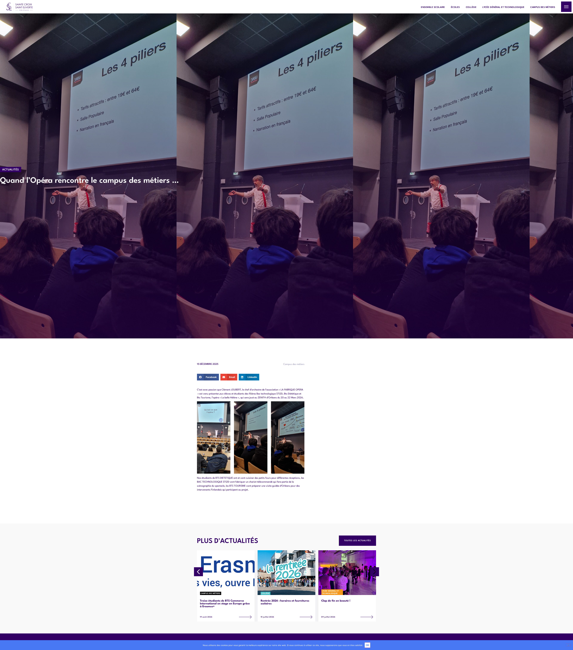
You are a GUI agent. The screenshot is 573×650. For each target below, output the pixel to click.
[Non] (568, 645)
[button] (208, 377)
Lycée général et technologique (503, 7)
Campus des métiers (542, 7)
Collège (471, 7)
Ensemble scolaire (433, 7)
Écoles (455, 7)
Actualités (10, 169)
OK (367, 645)
